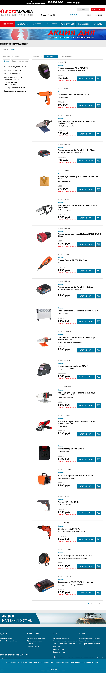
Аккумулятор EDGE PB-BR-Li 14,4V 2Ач (76, 150)
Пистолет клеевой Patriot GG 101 (74, 94)
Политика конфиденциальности (65, 641)
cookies (38, 662)
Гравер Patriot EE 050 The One (72, 260)
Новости (56, 646)
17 (100, 604)
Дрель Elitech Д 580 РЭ (69, 529)
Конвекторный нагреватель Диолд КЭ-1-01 (78, 311)
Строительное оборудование (83, 24)
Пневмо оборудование (22, 24)
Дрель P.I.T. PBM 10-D (68, 502)
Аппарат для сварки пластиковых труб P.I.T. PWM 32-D (79, 206)
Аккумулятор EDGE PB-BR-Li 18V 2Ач (75, 582)
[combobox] (68, 15)
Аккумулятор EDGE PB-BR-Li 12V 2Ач (75, 287)
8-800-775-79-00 (48, 15)
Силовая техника (53, 24)
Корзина (101, 15)
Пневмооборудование (13, 67)
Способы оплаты (33, 646)
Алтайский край (6, 638)
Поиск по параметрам (20, 61)
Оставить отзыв (59, 652)
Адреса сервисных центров (89, 638)
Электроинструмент (13, 88)
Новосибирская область (9, 641)
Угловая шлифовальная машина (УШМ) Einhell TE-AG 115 (76, 422)
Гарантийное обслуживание (89, 641)
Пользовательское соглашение (64, 644)
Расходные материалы (14, 91)
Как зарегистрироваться (36, 638)
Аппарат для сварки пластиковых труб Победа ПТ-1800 (76, 394)
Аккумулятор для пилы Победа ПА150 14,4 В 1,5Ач (79, 235)
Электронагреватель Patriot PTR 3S (75, 555)
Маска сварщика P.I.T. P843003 (73, 68)
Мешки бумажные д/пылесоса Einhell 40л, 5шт (78, 178)
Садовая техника (37, 24)
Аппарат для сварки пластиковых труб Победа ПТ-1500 (76, 122)
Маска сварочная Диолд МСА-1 (73, 366)
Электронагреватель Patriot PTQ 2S (75, 475)
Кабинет (88, 15)
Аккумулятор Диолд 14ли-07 (72, 449)
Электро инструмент (98, 24)
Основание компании (61, 638)
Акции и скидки (58, 649)
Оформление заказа (34, 641)
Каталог (7, 61)
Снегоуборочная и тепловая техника (68, 24)
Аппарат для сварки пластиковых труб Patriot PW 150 (76, 338)
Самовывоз (31, 644)
